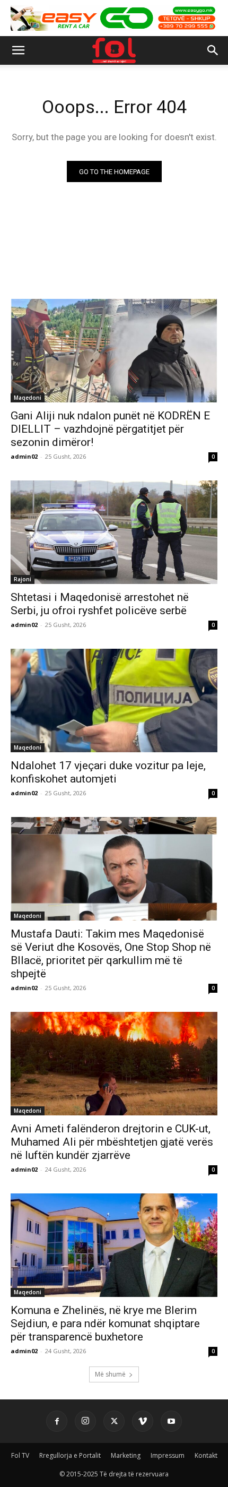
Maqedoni (27, 397)
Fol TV (20, 1455)
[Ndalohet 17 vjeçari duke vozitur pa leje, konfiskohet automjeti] (114, 700)
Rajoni (22, 579)
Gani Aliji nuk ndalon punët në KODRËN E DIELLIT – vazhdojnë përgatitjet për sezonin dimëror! (110, 429)
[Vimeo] (142, 1421)
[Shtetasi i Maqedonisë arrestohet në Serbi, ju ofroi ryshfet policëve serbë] (114, 532)
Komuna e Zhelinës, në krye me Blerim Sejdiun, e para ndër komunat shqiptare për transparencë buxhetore (105, 1323)
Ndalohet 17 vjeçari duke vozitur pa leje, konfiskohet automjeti (108, 772)
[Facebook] (56, 1421)
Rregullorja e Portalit (70, 1455)
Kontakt (206, 1455)
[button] (18, 50)
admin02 (24, 456)
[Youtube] (171, 1421)
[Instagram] (85, 1421)
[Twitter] (114, 1421)
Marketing (126, 1455)
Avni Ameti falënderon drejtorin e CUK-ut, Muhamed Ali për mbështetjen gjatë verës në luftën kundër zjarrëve (112, 1142)
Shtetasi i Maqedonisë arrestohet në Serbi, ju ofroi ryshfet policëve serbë (100, 604)
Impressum (168, 1455)
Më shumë (110, 1374)
